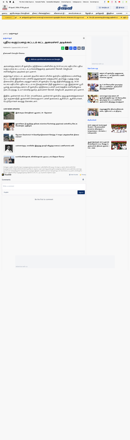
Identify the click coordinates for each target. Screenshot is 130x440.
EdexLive (86, 2)
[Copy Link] (83, 48)
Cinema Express (66, 2)
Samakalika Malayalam (53, 2)
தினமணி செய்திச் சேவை (14, 53)
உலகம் (119, 13)
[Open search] (7, 2)
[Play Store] (126, 2)
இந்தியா (110, 13)
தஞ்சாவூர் (7, 38)
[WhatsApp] (123, 2)
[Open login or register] (13, 2)
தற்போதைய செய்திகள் (20, 13)
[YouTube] (119, 2)
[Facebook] (104, 2)
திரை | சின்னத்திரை (41, 13)
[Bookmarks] (10, 2)
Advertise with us (98, 64)
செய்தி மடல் (105, 7)
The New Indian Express (26, 2)
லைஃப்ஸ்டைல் (75, 13)
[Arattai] (108, 2)
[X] (115, 2)
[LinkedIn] (75, 48)
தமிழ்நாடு (100, 13)
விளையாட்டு (59, 13)
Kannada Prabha (40, 2)
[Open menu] (3, 2)
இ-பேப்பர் (121, 7)
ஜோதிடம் (89, 13)
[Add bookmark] (84, 38)
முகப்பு (4, 13)
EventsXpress (94, 2)
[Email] (79, 48)
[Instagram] (112, 2)
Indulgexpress (77, 2)
